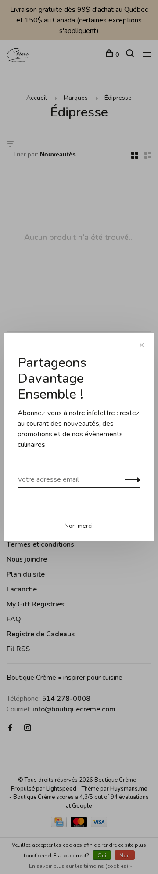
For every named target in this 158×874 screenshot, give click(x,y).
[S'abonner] (130, 479)
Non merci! (79, 526)
